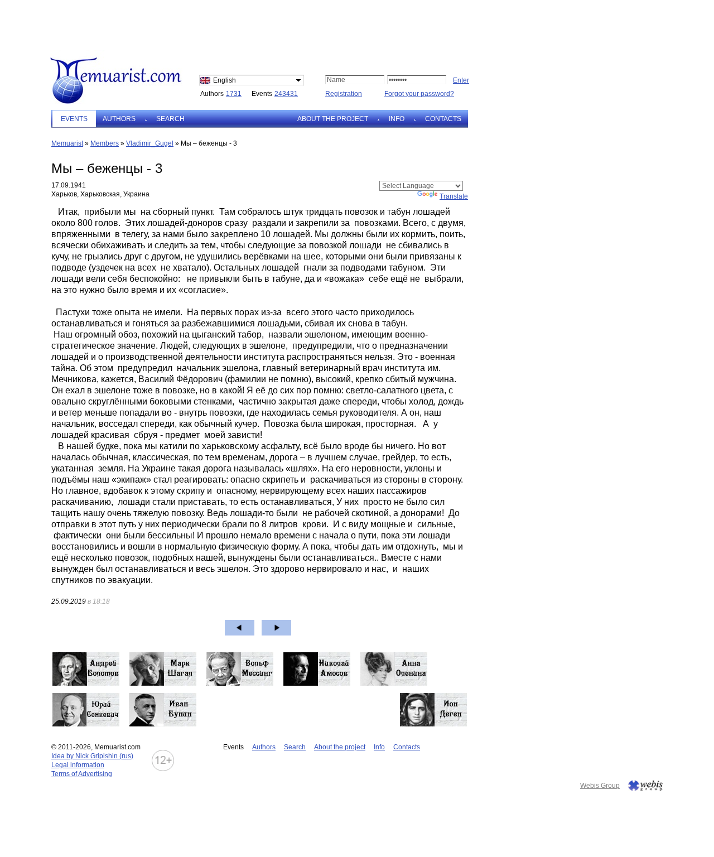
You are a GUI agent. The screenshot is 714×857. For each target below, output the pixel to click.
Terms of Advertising (81, 774)
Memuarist (67, 143)
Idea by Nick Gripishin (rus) (92, 756)
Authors (119, 119)
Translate (454, 196)
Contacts (443, 119)
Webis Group (600, 785)
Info (396, 119)
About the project (332, 119)
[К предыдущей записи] (239, 627)
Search (170, 119)
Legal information (77, 765)
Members (104, 143)
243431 (286, 94)
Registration (343, 94)
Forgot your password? (419, 94)
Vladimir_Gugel (149, 143)
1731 (234, 94)
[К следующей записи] (276, 627)
